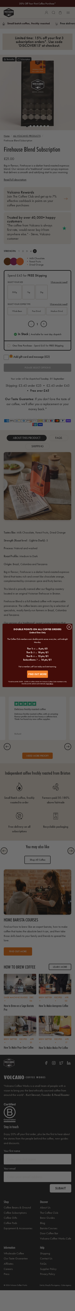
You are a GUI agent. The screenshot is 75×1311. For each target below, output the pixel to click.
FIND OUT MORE (37, 674)
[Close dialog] (69, 627)
